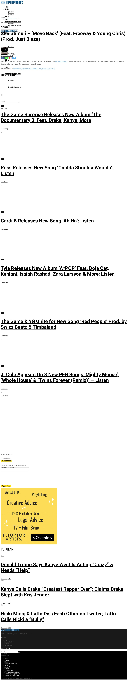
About (6, 640)
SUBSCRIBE (6, 461)
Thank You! (6, 486)
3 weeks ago (4, 182)
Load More (4, 396)
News (6, 67)
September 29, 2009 (7, 56)
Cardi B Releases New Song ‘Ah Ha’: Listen (47, 221)
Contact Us (7, 643)
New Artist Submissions (11, 672)
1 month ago (4, 389)
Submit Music (8, 645)
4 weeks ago (4, 282)
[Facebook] (3, 58)
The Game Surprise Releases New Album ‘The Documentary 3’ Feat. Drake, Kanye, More (51, 117)
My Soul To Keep (61, 61)
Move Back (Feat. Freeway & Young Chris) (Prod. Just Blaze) (34, 69)
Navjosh (12, 54)
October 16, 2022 (6, 603)
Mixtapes (11, 14)
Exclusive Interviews (14, 25)
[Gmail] (10, 58)
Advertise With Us (9, 670)
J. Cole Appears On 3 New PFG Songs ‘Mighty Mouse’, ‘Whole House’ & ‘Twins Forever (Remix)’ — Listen (60, 377)
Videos (6, 660)
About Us (7, 667)
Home (6, 7)
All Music (11, 11)
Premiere (10, 23)
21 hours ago (4, 129)
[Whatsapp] (6, 58)
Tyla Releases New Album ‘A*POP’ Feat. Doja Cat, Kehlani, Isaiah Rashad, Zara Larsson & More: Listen (58, 271)
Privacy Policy (8, 642)
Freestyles (11, 13)
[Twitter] (14, 58)
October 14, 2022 (6, 628)
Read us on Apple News (11, 675)
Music (6, 9)
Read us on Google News (12, 674)
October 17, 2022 (6, 579)
